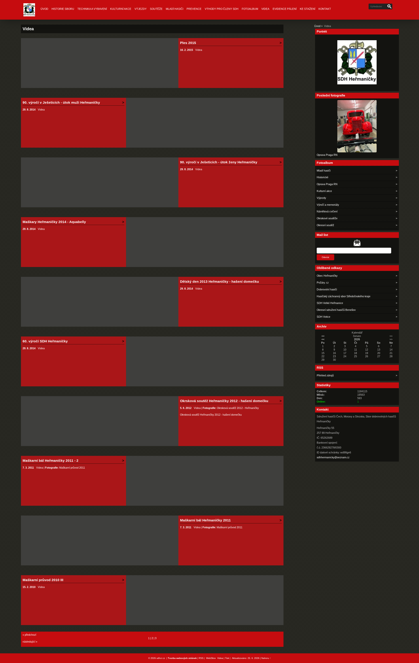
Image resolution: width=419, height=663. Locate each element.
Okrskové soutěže (327, 218)
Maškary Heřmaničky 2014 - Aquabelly (54, 222)
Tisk (227, 658)
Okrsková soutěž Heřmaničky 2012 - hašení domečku (224, 401)
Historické (322, 177)
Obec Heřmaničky (327, 275)
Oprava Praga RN (327, 155)
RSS (201, 658)
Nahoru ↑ (266, 658)
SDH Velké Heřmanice (330, 303)
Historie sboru (63, 9)
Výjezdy (141, 9)
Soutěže (156, 9)
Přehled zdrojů (325, 375)
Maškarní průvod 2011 (72, 467)
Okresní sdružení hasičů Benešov (336, 310)
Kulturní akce (120, 9)
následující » (30, 641)
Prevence (194, 9)
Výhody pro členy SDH (221, 9)
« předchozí (29, 634)
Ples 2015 (188, 43)
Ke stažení (307, 9)
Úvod (44, 9)
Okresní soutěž (325, 225)
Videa (265, 9)
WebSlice (211, 658)
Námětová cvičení (327, 211)
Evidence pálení (285, 9)
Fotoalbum (250, 9)
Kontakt (325, 9)
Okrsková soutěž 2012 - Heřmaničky (238, 408)
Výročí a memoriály (328, 204)
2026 (357, 339)
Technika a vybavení (92, 9)
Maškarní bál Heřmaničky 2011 (205, 520)
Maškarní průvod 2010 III (43, 580)
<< (322, 336)
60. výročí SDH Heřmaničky (45, 341)
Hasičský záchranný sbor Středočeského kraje (343, 296)
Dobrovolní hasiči (327, 289)
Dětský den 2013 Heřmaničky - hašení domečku (219, 281)
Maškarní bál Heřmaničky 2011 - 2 (50, 460)
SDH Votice (323, 316)
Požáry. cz (323, 282)
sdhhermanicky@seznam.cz (333, 457)
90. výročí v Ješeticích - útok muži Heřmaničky (61, 102)
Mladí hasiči (174, 9)
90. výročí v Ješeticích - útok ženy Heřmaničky (218, 162)
